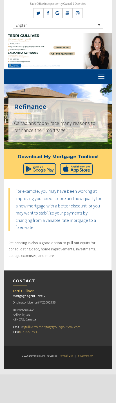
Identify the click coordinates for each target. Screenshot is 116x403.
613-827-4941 (29, 332)
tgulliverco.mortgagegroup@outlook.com (52, 327)
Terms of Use (66, 355)
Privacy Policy (85, 355)
